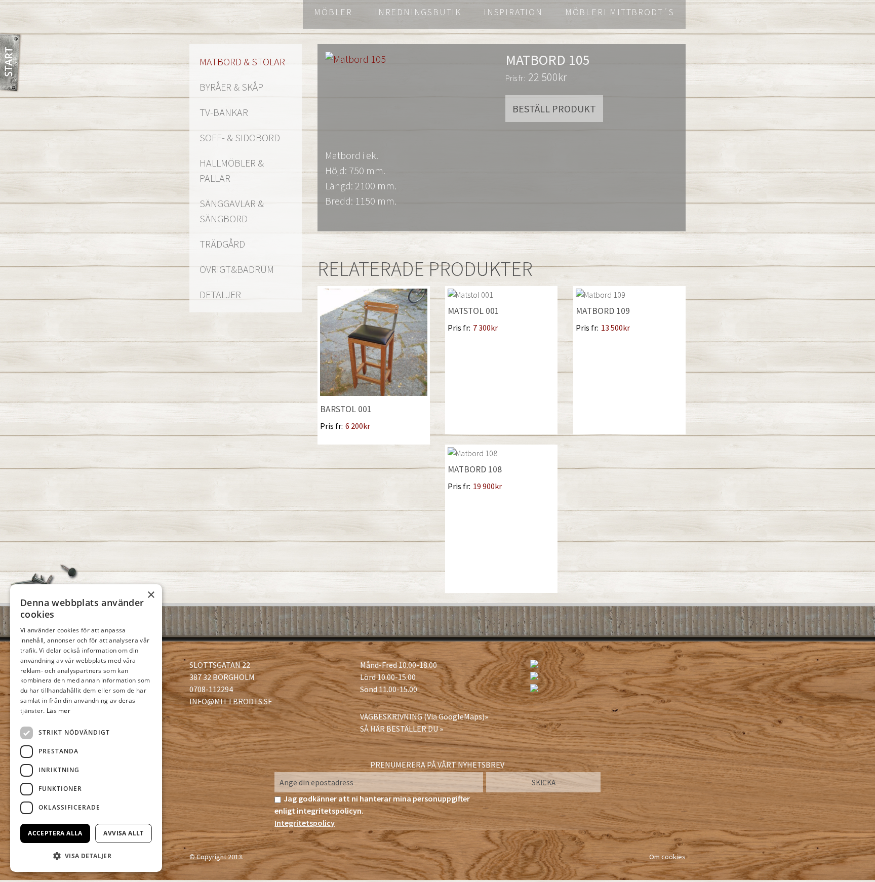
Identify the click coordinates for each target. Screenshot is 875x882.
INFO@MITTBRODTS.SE (230, 701)
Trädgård (222, 243)
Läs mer (58, 710)
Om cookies (667, 856)
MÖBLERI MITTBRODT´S (619, 12)
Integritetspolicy (304, 823)
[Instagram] (534, 677)
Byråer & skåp (231, 87)
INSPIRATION (513, 12)
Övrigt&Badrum (237, 269)
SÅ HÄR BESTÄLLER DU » (401, 729)
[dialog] (86, 728)
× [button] (150, 595)
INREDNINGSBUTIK (418, 12)
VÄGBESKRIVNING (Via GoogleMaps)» (424, 716)
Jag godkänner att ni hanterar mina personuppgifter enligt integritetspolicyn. (372, 810)
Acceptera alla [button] (55, 833)
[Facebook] (534, 665)
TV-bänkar (224, 112)
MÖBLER (333, 12)
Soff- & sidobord (240, 137)
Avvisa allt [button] (123, 833)
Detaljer (220, 294)
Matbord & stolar (242, 61)
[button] (86, 856)
